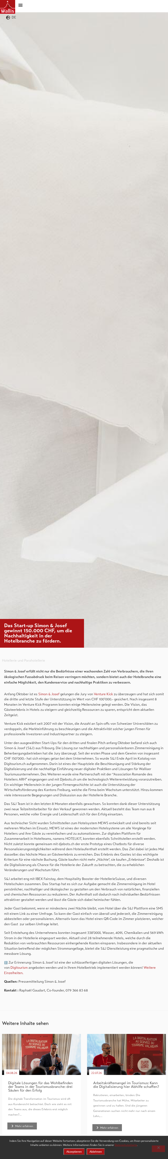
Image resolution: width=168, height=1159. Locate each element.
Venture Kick (103, 694)
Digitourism (19, 967)
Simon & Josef (48, 694)
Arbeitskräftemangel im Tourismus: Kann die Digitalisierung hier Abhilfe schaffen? (126, 1085)
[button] (20, 5)
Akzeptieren (74, 1151)
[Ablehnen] (158, 1148)
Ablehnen (96, 1151)
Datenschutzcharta (126, 1145)
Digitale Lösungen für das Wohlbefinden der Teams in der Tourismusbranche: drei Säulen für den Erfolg (40, 1087)
